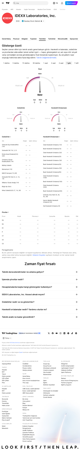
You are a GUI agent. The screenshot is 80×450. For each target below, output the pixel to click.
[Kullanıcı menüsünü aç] (62, 3)
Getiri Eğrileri (6, 413)
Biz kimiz (25, 399)
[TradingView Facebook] (52, 333)
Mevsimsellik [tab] (63, 39)
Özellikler (25, 364)
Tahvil (4, 374)
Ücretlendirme (27, 366)
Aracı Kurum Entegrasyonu (69, 380)
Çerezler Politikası (28, 432)
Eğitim (45, 382)
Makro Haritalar (7, 418)
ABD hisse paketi (28, 393)
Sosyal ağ (46, 364)
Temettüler (5, 403)
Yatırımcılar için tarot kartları (31, 418)
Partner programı (66, 382)
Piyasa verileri (27, 368)
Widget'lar (64, 364)
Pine (3, 382)
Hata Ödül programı (29, 439)
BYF (3, 372)
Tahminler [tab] (52, 39)
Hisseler (4, 370)
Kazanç (4, 401)
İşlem (45, 380)
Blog (24, 403)
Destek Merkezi (27, 405)
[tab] (6, 63)
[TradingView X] (48, 333)
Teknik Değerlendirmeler (46, 58)
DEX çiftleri (5, 380)
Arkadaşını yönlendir (49, 368)
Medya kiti (26, 410)
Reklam (63, 378)
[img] (41, 21)
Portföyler (5, 411)
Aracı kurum (26, 378)
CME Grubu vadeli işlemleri (31, 388)
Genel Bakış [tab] (6, 39)
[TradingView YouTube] (56, 333)
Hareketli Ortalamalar (51, 137)
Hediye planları (27, 370)
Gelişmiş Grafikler (66, 370)
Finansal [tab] (16, 39)
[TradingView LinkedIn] (64, 333)
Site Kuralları (47, 372)
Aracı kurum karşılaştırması (31, 380)
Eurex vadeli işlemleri (29, 391)
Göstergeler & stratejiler (50, 391)
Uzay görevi (26, 401)
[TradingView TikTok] (72, 333)
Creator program (48, 370)
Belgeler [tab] (25, 39)
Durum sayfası (27, 441)
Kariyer (25, 407)
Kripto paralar (6, 376)
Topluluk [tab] (33, 39)
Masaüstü (5, 428)
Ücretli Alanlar (47, 397)
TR (57, 3)
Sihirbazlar (46, 393)
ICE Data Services (15, 342)
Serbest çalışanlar (49, 395)
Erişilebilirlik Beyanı (28, 434)
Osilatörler (6, 137)
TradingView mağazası (30, 416)
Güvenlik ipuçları (28, 437)
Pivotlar (5, 212)
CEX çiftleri (5, 378)
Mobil (3, 426)
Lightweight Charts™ (67, 368)
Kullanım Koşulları (39, 255)
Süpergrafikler (6, 364)
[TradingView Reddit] (76, 333)
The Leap (26, 382)
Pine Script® (6, 420)
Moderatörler (47, 374)
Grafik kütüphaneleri (67, 366)
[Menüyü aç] (3, 3)
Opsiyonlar (5, 416)
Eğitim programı (66, 385)
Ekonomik (5, 399)
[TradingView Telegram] (68, 333)
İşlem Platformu (66, 372)
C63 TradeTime (27, 420)
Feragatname (27, 428)
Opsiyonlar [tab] (74, 39)
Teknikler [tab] (42, 39)
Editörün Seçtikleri (49, 385)
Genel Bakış (26, 376)
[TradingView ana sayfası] (7, 3)
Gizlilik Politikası (27, 430)
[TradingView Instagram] (60, 333)
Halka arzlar (6, 405)
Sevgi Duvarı (47, 366)
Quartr (21, 352)
